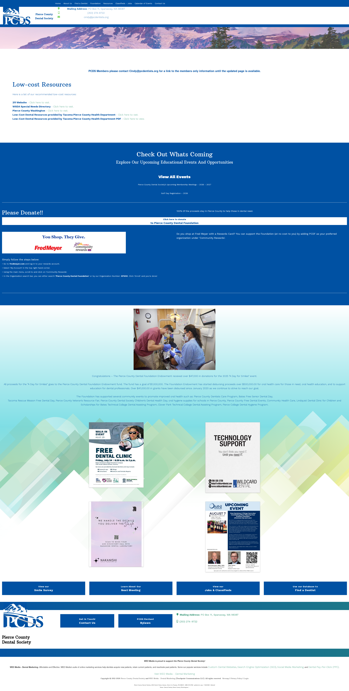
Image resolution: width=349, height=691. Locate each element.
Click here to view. (134, 118)
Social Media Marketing (290, 667)
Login (246, 678)
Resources (108, 3)
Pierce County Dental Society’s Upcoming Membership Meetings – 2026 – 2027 (174, 184)
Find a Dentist (81, 3)
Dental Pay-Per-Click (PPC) (323, 667)
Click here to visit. (39, 102)
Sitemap (225, 678)
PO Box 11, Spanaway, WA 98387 (96, 8)
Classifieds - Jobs (123, 3)
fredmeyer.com (17, 264)
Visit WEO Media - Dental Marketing (174, 673)
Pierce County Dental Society (133, 678)
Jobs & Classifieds (218, 588)
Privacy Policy (236, 678)
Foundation (95, 3)
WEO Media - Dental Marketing (162, 678)
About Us (67, 3)
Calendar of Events (143, 3)
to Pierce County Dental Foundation (174, 221)
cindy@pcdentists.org (96, 17)
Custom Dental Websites (222, 667)
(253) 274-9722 (96, 12)
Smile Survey (43, 588)
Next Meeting (131, 588)
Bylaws (145, 621)
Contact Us (160, 3)
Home (58, 3)
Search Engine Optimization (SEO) (256, 667)
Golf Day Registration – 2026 (174, 193)
